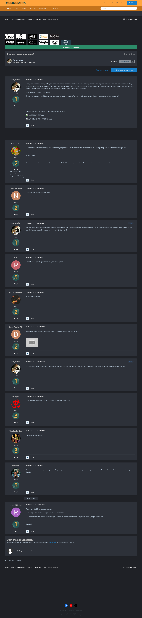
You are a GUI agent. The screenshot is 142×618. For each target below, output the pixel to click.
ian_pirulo (19, 60)
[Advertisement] (43, 28)
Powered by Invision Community (71, 615)
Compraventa (44, 8)
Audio (24, 8)
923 (16, 353)
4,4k (16, 492)
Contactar (71, 610)
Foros (9, 8)
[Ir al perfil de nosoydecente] (16, 195)
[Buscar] (134, 8)
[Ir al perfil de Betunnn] (16, 473)
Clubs (16, 8)
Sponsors (33, 8)
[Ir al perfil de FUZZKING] (16, 151)
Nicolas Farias (15, 431)
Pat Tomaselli (15, 292)
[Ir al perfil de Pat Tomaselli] (16, 299)
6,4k (16, 422)
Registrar (132, 3)
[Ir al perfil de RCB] (16, 265)
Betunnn (15, 466)
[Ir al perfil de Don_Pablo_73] (16, 334)
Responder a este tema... (27, 551)
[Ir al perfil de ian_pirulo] (9, 61)
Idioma (62, 610)
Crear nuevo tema (102, 70)
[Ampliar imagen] (35, 115)
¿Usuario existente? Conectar (113, 3)
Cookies (79, 610)
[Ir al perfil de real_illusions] (16, 512)
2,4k (16, 284)
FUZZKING (15, 143)
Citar (32, 125)
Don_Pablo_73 (15, 327)
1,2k (16, 170)
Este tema (126, 8)
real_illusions (15, 505)
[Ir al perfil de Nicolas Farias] (16, 438)
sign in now (52, 542)
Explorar (55, 8)
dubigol (15, 396)
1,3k (16, 457)
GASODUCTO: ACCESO (71, 47)
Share (114, 61)
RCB (15, 258)
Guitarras (32, 62)
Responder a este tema (124, 70)
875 (16, 318)
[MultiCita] (27, 125)
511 (16, 214)
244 (16, 106)
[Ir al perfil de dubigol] (16, 403)
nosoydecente (15, 188)
